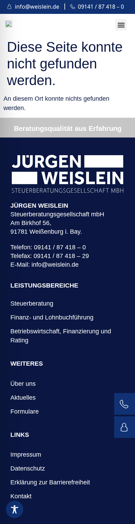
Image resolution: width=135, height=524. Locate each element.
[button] (121, 25)
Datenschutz (27, 468)
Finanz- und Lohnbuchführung (51, 317)
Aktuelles (23, 397)
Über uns (23, 383)
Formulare (24, 411)
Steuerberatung (31, 303)
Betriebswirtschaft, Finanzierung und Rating (60, 336)
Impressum (25, 454)
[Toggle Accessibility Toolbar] (14, 509)
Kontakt (21, 496)
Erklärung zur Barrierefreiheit (50, 482)
